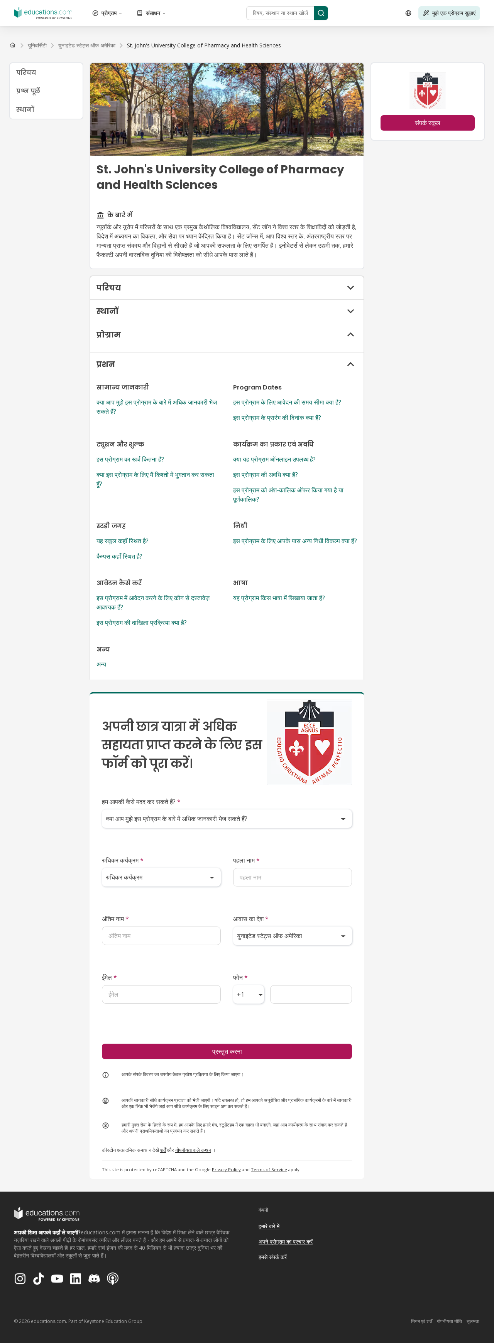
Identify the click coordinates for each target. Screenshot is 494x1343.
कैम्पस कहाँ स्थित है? (119, 556)
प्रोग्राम (109, 13)
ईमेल (109, 977)
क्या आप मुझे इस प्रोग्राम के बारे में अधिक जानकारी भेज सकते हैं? (156, 407)
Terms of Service (269, 1169)
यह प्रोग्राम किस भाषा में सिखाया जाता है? (279, 598)
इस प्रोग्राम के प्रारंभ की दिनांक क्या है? (277, 417)
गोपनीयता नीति (449, 1321)
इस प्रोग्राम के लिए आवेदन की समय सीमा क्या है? (287, 402)
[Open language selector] (408, 13)
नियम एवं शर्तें (421, 1321)
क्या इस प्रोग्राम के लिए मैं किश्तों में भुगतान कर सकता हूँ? (155, 479)
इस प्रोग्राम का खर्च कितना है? (130, 459)
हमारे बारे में (269, 1226)
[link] (204, 45)
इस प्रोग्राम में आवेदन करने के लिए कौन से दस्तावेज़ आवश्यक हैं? (153, 602)
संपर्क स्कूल (427, 123)
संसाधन (153, 13)
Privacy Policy (226, 1169)
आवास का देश (251, 919)
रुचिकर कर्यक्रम (123, 860)
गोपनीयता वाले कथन (193, 1150)
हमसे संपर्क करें (273, 1257)
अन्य (101, 664)
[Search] (321, 13)
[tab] (46, 72)
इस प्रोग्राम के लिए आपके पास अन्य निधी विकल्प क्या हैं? (295, 541)
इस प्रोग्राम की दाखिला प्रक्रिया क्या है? (141, 622)
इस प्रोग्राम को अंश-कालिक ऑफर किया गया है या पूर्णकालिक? (288, 495)
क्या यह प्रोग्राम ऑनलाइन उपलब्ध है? (274, 459)
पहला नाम (246, 860)
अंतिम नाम (115, 919)
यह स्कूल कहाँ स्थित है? (122, 541)
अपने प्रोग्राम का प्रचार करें (286, 1241)
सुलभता (473, 1321)
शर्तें (163, 1150)
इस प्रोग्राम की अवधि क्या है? (265, 474)
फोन (240, 977)
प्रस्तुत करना (227, 1051)
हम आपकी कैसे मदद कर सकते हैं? (141, 801)
